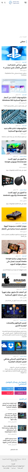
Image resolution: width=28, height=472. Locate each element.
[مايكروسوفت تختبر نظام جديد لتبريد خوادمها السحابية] (14, 117)
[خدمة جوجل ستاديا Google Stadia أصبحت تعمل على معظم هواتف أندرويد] (14, 247)
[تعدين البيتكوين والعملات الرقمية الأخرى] (14, 311)
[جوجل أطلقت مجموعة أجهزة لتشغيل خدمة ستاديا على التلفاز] (14, 214)
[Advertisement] (14, 21)
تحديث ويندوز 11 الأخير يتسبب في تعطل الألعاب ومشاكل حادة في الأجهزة (9, 440)
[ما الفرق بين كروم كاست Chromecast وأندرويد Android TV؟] (14, 181)
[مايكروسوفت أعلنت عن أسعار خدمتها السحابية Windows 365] (14, 86)
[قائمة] (25, 2)
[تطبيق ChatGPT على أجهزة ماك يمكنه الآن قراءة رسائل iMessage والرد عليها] (22, 416)
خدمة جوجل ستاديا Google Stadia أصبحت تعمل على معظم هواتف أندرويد (16, 261)
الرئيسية (24, 36)
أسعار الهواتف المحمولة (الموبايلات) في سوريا (13, 466)
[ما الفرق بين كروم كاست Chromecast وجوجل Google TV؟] (14, 147)
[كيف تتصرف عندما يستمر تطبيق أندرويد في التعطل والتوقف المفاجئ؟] (22, 405)
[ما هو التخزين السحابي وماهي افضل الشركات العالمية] (14, 347)
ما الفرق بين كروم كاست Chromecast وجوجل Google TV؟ (15, 162)
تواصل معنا (6, 468)
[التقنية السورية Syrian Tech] (14, 2)
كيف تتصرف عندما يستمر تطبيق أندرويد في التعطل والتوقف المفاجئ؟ (9, 405)
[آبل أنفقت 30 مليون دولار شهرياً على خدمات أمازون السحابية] (14, 280)
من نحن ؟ (13, 468)
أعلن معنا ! (20, 468)
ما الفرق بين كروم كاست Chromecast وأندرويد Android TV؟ (14, 195)
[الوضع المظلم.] (5, 2)
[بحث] (2, 2)
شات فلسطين (14, 449)
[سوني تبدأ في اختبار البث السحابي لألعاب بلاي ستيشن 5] (14, 53)
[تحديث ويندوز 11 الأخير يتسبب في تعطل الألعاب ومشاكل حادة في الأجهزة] (22, 440)
